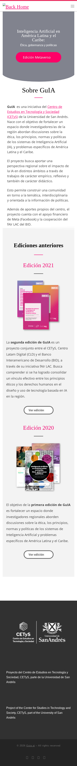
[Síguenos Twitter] (27, 757)
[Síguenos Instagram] (38, 757)
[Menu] (72, 6)
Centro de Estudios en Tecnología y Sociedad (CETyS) (34, 112)
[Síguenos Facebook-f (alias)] (44, 757)
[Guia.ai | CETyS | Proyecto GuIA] (16, 6)
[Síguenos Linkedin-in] (33, 757)
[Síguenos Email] (50, 757)
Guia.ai (30, 745)
